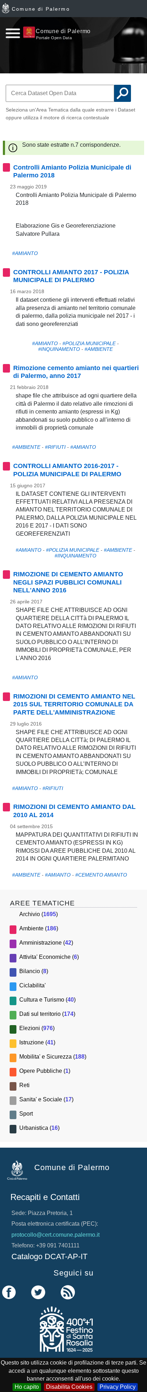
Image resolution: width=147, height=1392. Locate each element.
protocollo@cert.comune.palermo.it (55, 1235)
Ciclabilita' (32, 985)
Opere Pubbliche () (44, 1071)
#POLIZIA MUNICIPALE (89, 343)
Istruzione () (37, 1042)
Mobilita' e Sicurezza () (52, 1057)
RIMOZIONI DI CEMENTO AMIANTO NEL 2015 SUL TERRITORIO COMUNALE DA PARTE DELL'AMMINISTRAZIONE (74, 704)
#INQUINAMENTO (59, 349)
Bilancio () (33, 971)
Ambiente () (38, 928)
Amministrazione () (46, 943)
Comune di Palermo (41, 9)
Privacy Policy (118, 1387)
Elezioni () (37, 1028)
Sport (26, 1114)
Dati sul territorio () (47, 1014)
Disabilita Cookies (69, 1387)
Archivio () (38, 914)
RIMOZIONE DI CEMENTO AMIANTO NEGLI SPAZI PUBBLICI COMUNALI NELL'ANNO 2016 (68, 582)
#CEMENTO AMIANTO (101, 875)
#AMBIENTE (99, 349)
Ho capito (27, 1387)
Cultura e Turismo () (47, 1000)
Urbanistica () (39, 1128)
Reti (24, 1085)
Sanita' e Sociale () (46, 1099)
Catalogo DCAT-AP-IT (49, 1256)
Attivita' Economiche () (49, 957)
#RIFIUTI (55, 447)
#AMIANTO (25, 253)
